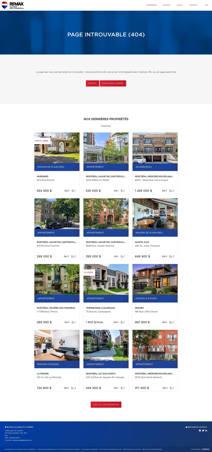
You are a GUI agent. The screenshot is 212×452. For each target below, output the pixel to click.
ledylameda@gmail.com (22, 440)
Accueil (92, 83)
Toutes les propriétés (106, 405)
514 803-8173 (14, 438)
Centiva (205, 449)
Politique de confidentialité (110, 449)
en (206, 5)
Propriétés (151, 5)
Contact (193, 5)
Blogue (166, 5)
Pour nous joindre (113, 83)
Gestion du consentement (152, 449)
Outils (180, 5)
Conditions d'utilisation (131, 449)
